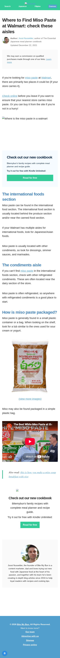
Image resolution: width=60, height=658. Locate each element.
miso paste (31, 77)
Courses (52, 6)
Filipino (37, 6)
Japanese (22, 6)
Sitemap (30, 640)
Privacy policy (30, 645)
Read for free (30, 178)
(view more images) (30, 398)
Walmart (46, 77)
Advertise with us (30, 636)
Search (7, 6)
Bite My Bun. (23, 624)
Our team (30, 632)
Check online (9, 96)
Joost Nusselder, (26, 38)
